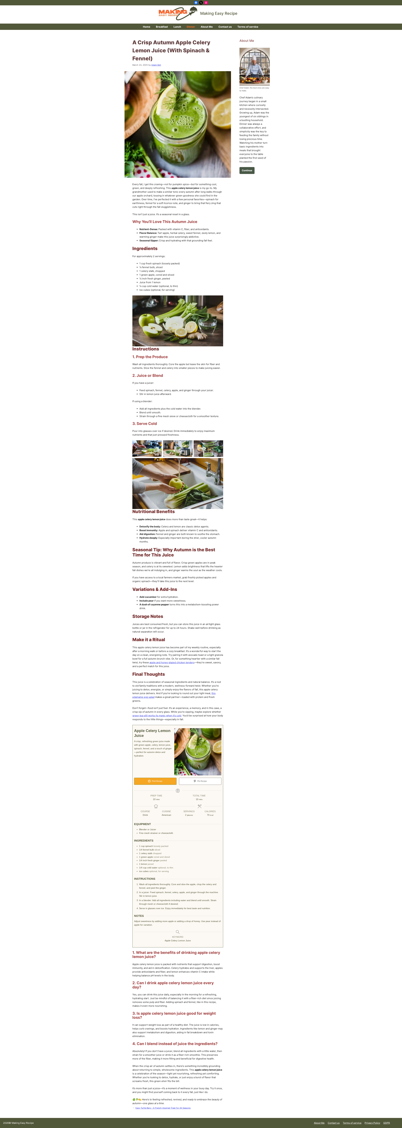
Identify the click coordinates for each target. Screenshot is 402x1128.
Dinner (191, 26)
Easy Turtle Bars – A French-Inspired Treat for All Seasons (163, 1108)
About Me (207, 26)
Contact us (225, 26)
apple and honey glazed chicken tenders (171, 662)
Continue (247, 170)
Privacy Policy (372, 1122)
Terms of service (247, 26)
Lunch (177, 26)
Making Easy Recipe (218, 13)
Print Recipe (156, 781)
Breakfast (162, 26)
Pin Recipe (202, 781)
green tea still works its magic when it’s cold (156, 715)
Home (146, 26)
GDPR (386, 1122)
